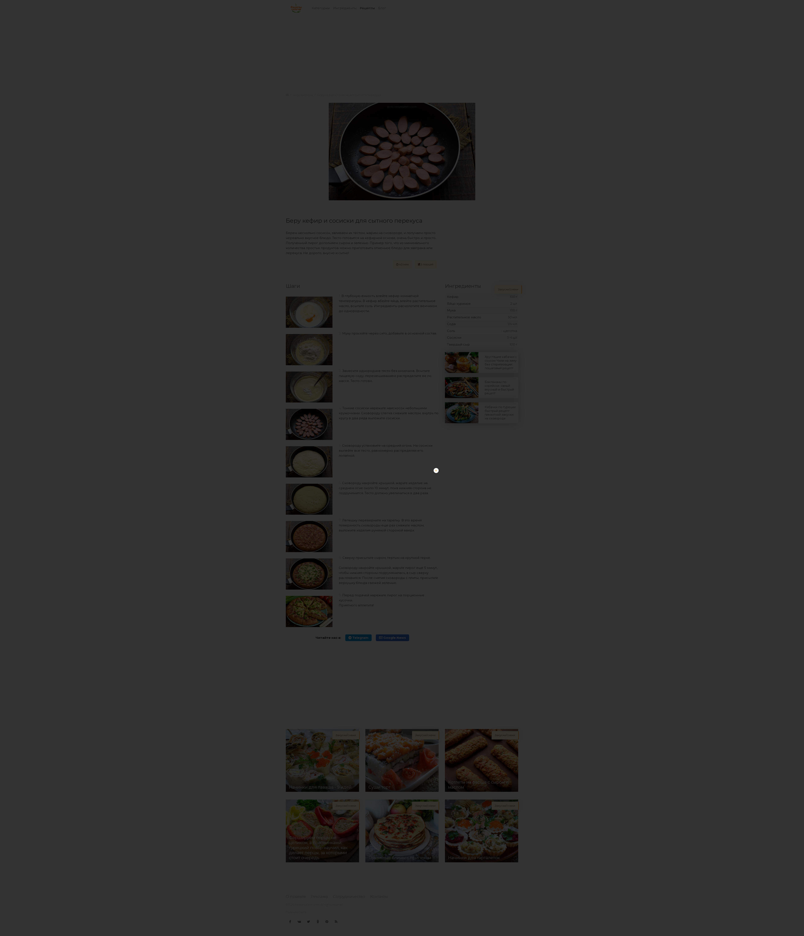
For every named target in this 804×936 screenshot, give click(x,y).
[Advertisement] (402, 497)
